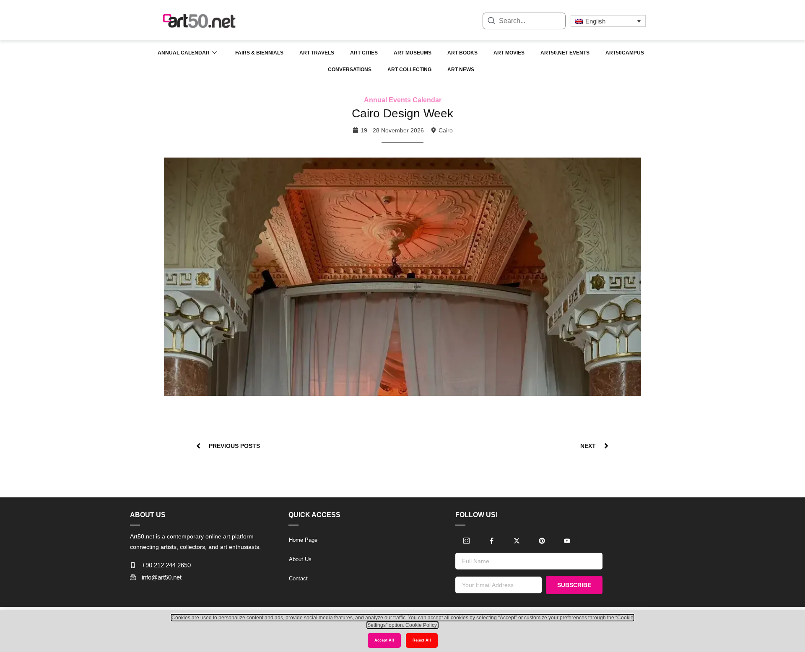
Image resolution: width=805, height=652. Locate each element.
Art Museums (412, 53)
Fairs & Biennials (259, 53)
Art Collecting (409, 69)
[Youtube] (567, 540)
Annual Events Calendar (402, 99)
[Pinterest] (542, 540)
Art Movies (509, 53)
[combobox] (524, 21)
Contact (298, 578)
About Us (300, 559)
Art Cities (364, 53)
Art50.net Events (564, 53)
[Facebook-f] (491, 540)
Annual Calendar (184, 53)
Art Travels (316, 53)
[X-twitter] (516, 540)
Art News (460, 69)
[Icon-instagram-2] (466, 540)
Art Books (462, 53)
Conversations (349, 69)
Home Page (303, 540)
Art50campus (624, 53)
